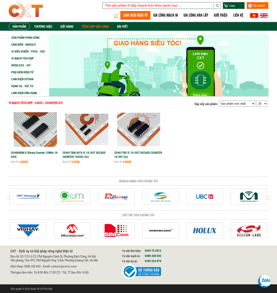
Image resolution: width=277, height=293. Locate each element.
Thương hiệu (43, 26)
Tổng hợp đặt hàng (95, 26)
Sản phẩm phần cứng (25, 37)
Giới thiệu (220, 15)
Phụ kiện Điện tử (22, 72)
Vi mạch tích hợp (22, 58)
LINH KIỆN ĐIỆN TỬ (135, 15)
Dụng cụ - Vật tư (22, 86)
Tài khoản (259, 5)
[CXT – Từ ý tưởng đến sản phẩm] (26, 10)
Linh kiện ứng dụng (24, 93)
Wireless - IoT (21, 65)
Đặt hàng (67, 26)
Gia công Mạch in (165, 15)
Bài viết (122, 26)
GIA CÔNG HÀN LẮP (196, 15)
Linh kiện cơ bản (22, 79)
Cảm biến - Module (23, 44)
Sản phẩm (19, 26)
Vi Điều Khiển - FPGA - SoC (28, 51)
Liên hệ (238, 15)
